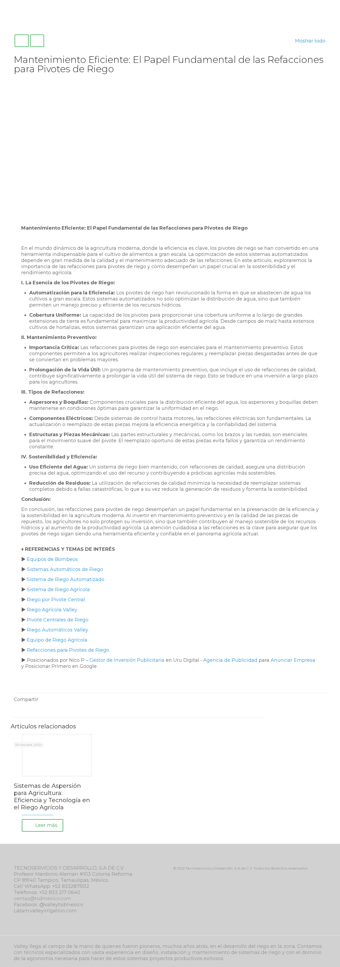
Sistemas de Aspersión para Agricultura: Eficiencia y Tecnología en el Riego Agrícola (52, 796)
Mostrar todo (310, 41)
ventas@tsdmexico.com (42, 898)
